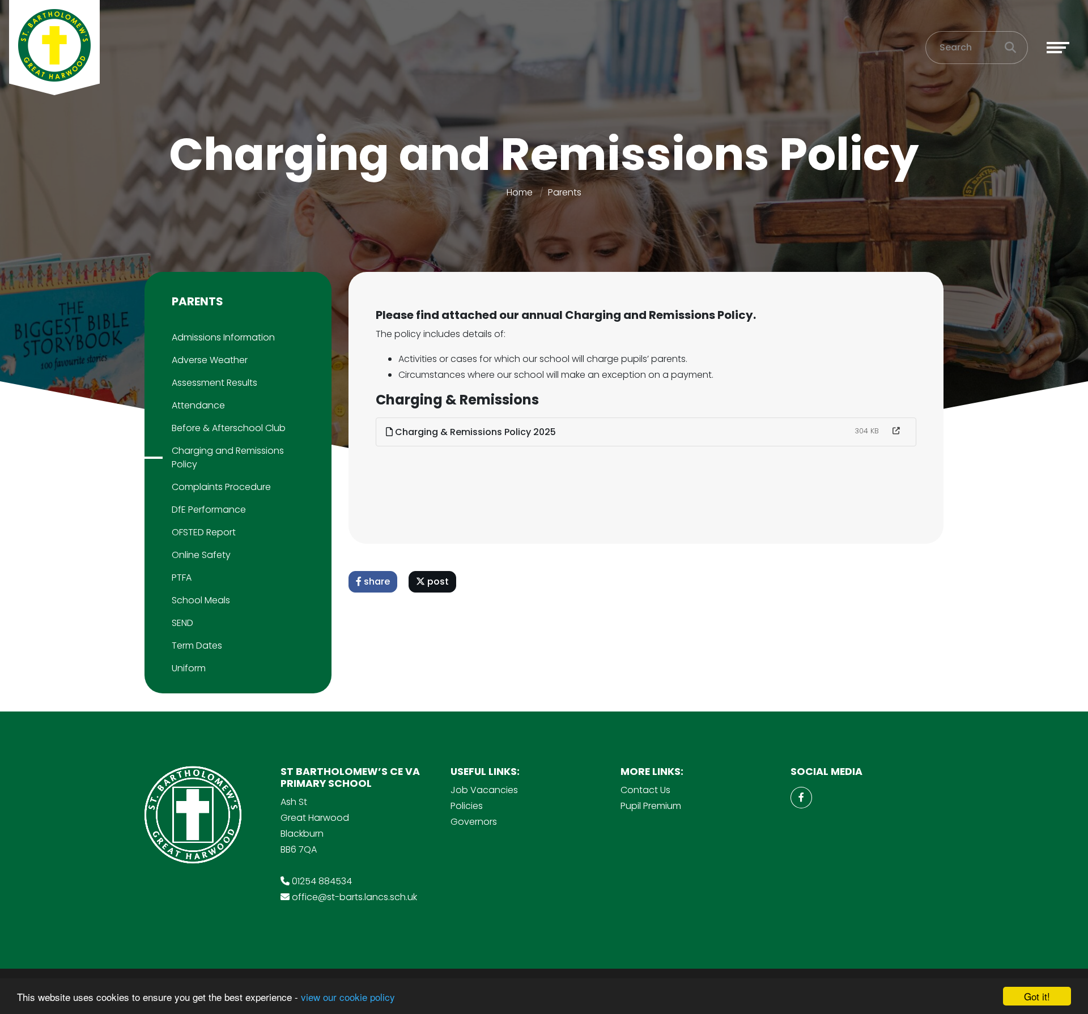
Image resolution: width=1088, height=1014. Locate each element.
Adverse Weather (210, 360)
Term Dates (197, 645)
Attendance (198, 405)
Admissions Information (223, 337)
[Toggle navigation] (1058, 47)
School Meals (201, 600)
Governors (473, 821)
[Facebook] (801, 797)
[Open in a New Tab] (896, 431)
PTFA (182, 577)
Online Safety (201, 554)
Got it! (1037, 996)
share (376, 581)
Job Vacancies (484, 789)
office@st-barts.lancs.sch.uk (354, 897)
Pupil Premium (650, 805)
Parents (564, 192)
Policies (466, 805)
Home (520, 192)
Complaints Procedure (221, 486)
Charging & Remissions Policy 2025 (474, 431)
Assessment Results (214, 382)
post (437, 581)
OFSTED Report (204, 532)
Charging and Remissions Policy (228, 457)
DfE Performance (209, 509)
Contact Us (645, 789)
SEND (182, 622)
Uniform (189, 668)
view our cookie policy (348, 997)
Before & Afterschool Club (229, 427)
